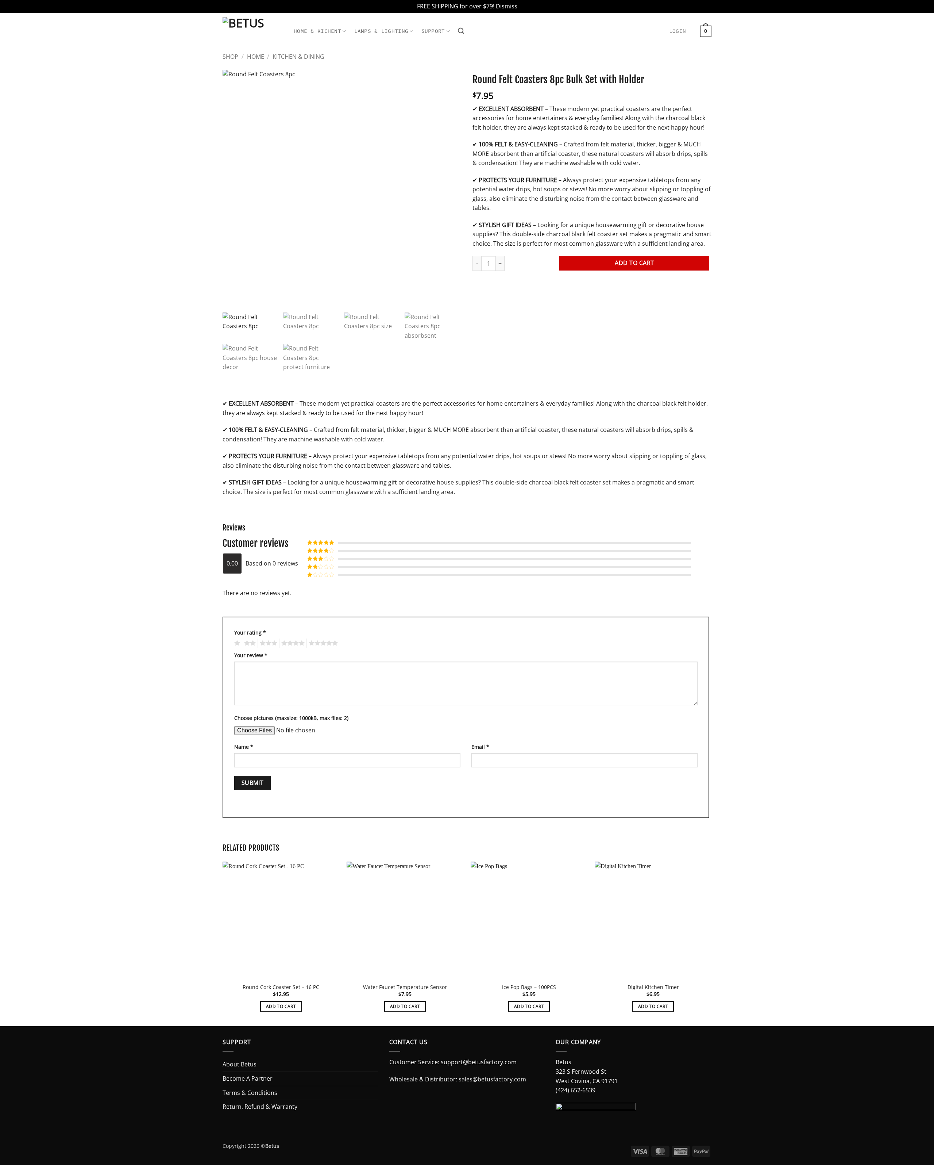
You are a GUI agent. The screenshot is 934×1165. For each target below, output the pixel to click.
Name (243, 746)
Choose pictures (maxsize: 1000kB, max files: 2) (291, 717)
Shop (230, 57)
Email (480, 746)
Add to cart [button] (281, 1006)
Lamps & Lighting (381, 31)
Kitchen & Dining (298, 57)
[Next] (711, 943)
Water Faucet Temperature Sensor (405, 987)
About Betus (239, 1064)
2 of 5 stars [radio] (249, 643)
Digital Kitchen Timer (653, 987)
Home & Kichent (317, 31)
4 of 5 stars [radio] (292, 643)
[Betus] (253, 27)
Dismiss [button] (506, 6)
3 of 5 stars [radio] (267, 643)
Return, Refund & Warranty (260, 1107)
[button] (677, 31)
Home (255, 57)
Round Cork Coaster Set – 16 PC (281, 987)
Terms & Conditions (250, 1093)
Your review (250, 655)
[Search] (461, 31)
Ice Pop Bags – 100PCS (529, 987)
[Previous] (222, 943)
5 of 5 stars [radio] (322, 643)
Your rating (250, 632)
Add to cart (634, 263)
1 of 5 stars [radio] (236, 643)
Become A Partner (248, 1078)
